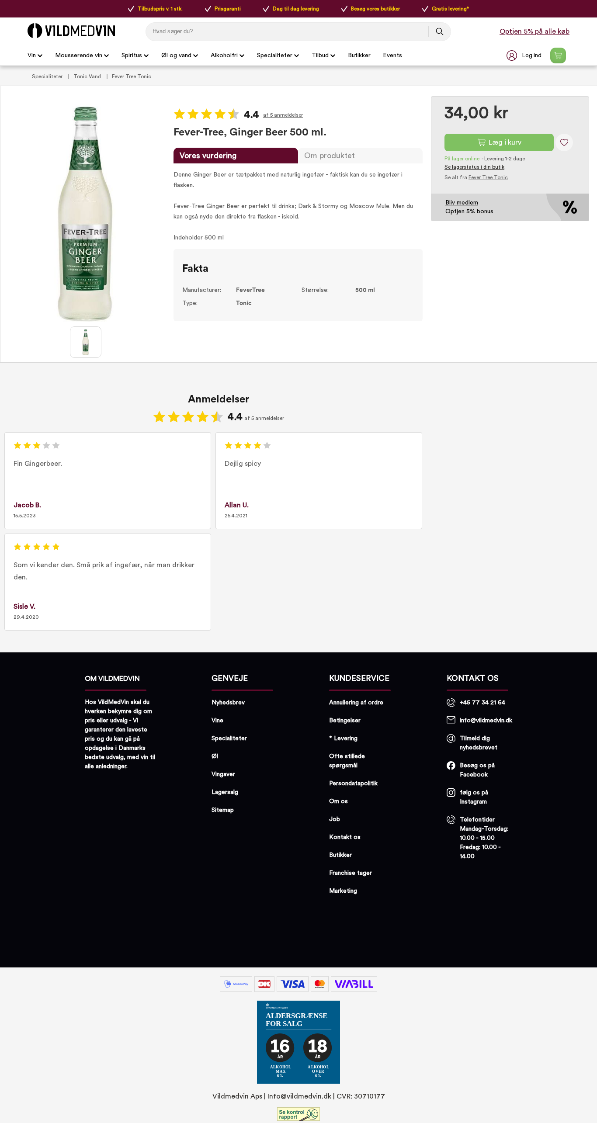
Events (392, 55)
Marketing (343, 891)
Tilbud (320, 55)
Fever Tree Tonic (131, 76)
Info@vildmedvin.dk (299, 1096)
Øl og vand (176, 55)
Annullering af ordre (356, 703)
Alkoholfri (224, 55)
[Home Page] (71, 30)
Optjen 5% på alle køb (534, 31)
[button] (524, 55)
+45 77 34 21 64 (482, 703)
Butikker (359, 55)
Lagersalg (225, 792)
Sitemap (223, 810)
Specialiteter (274, 55)
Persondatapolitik (353, 783)
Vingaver (223, 774)
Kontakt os (345, 837)
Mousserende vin (78, 55)
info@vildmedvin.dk (486, 720)
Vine (217, 720)
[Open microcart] (558, 55)
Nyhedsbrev (228, 703)
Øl (215, 756)
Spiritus (131, 55)
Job (334, 819)
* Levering (343, 738)
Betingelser (345, 720)
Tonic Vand (87, 76)
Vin (32, 55)
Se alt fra (476, 177)
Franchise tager (350, 873)
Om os (338, 801)
